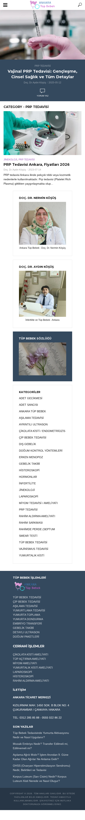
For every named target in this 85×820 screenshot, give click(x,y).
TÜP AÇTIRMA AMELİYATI (29, 658)
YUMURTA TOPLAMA (26, 614)
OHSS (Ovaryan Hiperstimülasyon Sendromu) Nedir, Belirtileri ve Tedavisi (41, 768)
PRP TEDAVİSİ (43, 66)
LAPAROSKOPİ (22, 672)
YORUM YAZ (42, 96)
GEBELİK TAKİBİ (23, 627)
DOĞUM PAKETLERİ (26, 636)
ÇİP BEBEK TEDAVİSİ (26, 601)
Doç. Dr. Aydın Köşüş (35, 82)
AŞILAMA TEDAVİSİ (25, 606)
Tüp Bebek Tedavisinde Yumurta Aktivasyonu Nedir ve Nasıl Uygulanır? (41, 735)
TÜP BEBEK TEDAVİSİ (27, 597)
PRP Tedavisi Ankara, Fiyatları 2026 (37, 164)
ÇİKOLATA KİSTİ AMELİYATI (30, 654)
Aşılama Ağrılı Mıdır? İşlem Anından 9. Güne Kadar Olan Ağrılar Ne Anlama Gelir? (40, 757)
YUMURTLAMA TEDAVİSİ (29, 610)
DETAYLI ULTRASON (26, 632)
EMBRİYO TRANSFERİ (27, 623)
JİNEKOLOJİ (10, 159)
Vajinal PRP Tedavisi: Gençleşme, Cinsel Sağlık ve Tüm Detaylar (42, 74)
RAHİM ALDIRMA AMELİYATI (31, 680)
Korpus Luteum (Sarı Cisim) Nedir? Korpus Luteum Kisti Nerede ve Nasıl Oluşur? (39, 778)
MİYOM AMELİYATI (25, 663)
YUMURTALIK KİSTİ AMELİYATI (33, 667)
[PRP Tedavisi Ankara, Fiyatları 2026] (42, 133)
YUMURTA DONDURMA (28, 619)
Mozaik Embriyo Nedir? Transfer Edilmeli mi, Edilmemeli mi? (40, 746)
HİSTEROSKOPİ (23, 676)
